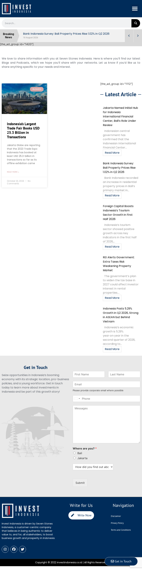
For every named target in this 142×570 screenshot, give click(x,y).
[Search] (135, 23)
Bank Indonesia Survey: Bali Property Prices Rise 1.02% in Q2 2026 (119, 167)
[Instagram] (5, 549)
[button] (135, 8)
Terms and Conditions (121, 529)
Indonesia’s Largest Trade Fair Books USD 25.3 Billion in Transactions (23, 130)
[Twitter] (22, 549)
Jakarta (82, 458)
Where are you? (85, 448)
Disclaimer (116, 516)
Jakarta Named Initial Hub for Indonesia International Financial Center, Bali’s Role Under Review (120, 116)
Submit (80, 482)
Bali (79, 453)
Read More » (13, 172)
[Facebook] (13, 549)
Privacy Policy (117, 523)
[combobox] (77, 399)
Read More (112, 153)
